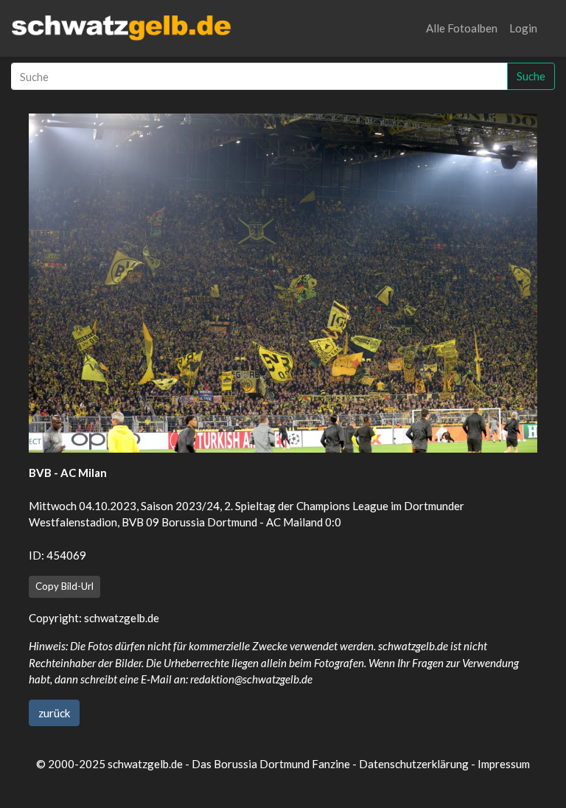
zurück (54, 713)
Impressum (504, 763)
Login (523, 28)
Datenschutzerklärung (414, 763)
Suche (531, 76)
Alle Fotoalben (461, 28)
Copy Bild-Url (64, 586)
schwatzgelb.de (121, 617)
